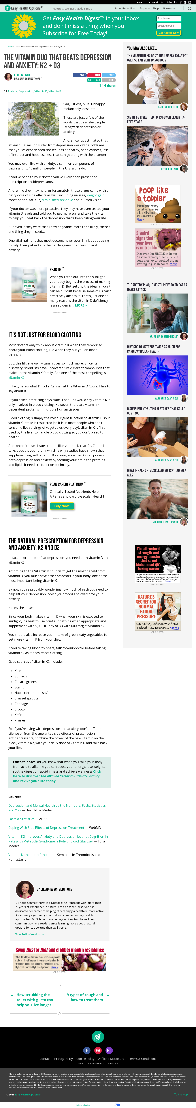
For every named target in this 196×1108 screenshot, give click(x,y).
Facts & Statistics (21, 819)
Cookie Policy (85, 1059)
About (140, 2)
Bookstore (169, 8)
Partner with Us (155, 2)
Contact (45, 1059)
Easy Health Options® (28, 1094)
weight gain (95, 195)
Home (10, 46)
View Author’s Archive (29, 934)
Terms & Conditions (142, 1059)
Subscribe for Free (125, 8)
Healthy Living (22, 75)
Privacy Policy (63, 1059)
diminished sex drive (57, 200)
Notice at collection (83, 1105)
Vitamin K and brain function (30, 855)
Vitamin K (55, 91)
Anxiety (12, 91)
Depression (26, 91)
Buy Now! (62, 506)
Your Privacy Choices (103, 1105)
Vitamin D (40, 91)
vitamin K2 (16, 378)
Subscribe (172, 2)
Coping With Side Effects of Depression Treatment (46, 828)
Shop (156, 8)
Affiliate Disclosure (111, 1059)
